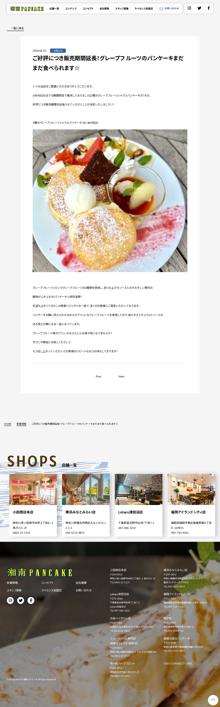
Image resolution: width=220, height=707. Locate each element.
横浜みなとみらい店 (176, 570)
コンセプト (88, 8)
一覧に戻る (17, 28)
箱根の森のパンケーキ (177, 638)
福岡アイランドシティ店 (177, 594)
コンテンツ (70, 8)
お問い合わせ (171, 8)
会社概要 (104, 8)
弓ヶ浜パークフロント (122, 663)
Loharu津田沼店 (119, 594)
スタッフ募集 (122, 8)
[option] (35, 505)
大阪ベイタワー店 (120, 618)
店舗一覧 (54, 8)
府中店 (168, 618)
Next (121, 376)
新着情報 (12, 582)
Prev (98, 376)
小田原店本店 (118, 570)
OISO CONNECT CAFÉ (178, 663)
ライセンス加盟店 (144, 8)
